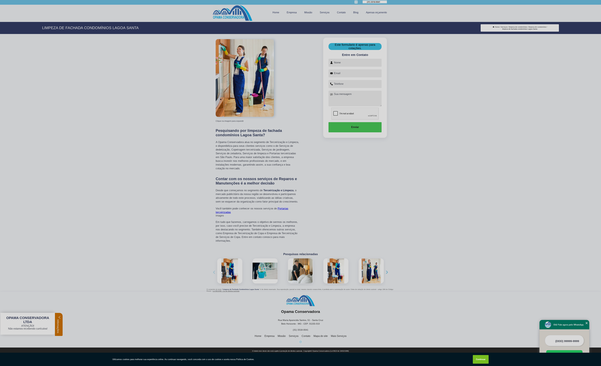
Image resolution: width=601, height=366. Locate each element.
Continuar (480, 359)
